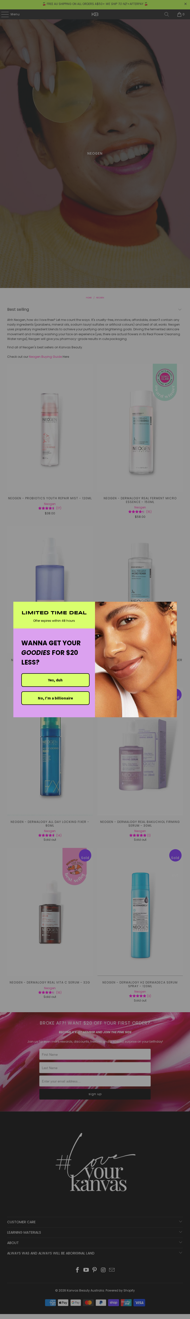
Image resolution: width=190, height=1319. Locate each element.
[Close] (171, 608)
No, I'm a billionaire (55, 697)
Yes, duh (55, 679)
